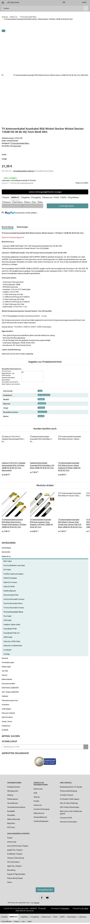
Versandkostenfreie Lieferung (25, 171)
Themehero (65, 910)
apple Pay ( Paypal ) (14, 867)
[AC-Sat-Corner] (12, 2)
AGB (35, 794)
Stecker (4, 676)
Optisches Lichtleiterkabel (13, 647)
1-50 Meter (41, 406)
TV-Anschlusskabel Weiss (19, 143)
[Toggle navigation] (3, 1)
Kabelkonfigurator (10, 592)
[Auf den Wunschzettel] (83, 36)
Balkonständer (7, 680)
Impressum (38, 806)
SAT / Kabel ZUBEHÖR (10, 693)
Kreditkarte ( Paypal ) (15, 855)
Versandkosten (12, 804)
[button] (70, 2)
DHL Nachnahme (13, 863)
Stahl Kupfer (41, 402)
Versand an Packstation (68, 825)
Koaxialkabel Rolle (10, 630)
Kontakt (36, 802)
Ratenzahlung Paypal (15, 879)
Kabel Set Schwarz (10, 583)
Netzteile (5, 659)
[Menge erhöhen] (40, 205)
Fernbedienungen (8, 664)
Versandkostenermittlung (16, 808)
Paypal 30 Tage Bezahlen (16, 875)
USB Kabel (7, 621)
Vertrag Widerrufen (41, 818)
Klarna (9, 883)
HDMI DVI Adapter (10, 579)
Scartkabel (7, 651)
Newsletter (11, 816)
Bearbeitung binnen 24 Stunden (68, 789)
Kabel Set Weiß (9, 588)
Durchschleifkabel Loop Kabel (15, 566)
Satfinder (5, 697)
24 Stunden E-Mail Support (70, 803)
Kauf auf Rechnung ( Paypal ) (18, 847)
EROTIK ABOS (7, 718)
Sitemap (37, 798)
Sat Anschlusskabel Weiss (13, 605)
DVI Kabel (7, 571)
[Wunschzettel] (75, 2)
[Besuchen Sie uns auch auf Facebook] (41, 899)
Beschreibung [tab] (7, 226)
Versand (35, 904)
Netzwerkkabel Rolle (11, 596)
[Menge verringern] (4, 205)
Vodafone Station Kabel (12, 626)
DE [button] (63, 2)
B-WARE (5, 731)
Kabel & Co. (6, 557)
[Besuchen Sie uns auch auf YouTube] (47, 899)
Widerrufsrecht (39, 814)
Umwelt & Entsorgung (42, 810)
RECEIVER (5, 553)
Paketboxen (6, 727)
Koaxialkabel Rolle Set (12, 634)
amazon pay (11, 843)
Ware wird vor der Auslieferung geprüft (67, 816)
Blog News (11, 824)
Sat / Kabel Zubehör (44, 394)
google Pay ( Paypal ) (15, 851)
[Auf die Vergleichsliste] (78, 36)
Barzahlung (11, 871)
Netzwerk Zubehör (9, 714)
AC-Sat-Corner (42, 410)
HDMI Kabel (8, 638)
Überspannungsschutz (10, 701)
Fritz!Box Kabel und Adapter (14, 575)
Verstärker (6, 706)
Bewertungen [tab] (22, 226)
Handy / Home (7, 723)
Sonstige (7, 655)
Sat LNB (5, 672)
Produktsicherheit (14, 788)
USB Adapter (6, 710)
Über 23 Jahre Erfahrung (69, 807)
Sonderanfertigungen (42, 822)
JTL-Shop (85, 910)
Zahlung (10, 796)
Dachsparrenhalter (9, 685)
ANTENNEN (6, 549)
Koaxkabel (41, 398)
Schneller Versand (66, 799)
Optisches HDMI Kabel (12, 642)
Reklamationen (13, 800)
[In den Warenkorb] (3, 31)
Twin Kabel (8, 617)
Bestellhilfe (11, 812)
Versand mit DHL (66, 821)
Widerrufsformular (14, 820)
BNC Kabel (7, 562)
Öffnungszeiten (13, 792)
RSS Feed (10, 828)
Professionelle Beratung (69, 795)
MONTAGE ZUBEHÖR (10, 689)
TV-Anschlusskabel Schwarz (14, 609)
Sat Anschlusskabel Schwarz (14, 600)
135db (40, 389)
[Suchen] (85, 8)
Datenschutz (38, 790)
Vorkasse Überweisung (15, 859)
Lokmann (41, 415)
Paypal (9, 839)
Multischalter (7, 668)
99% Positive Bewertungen (70, 811)
